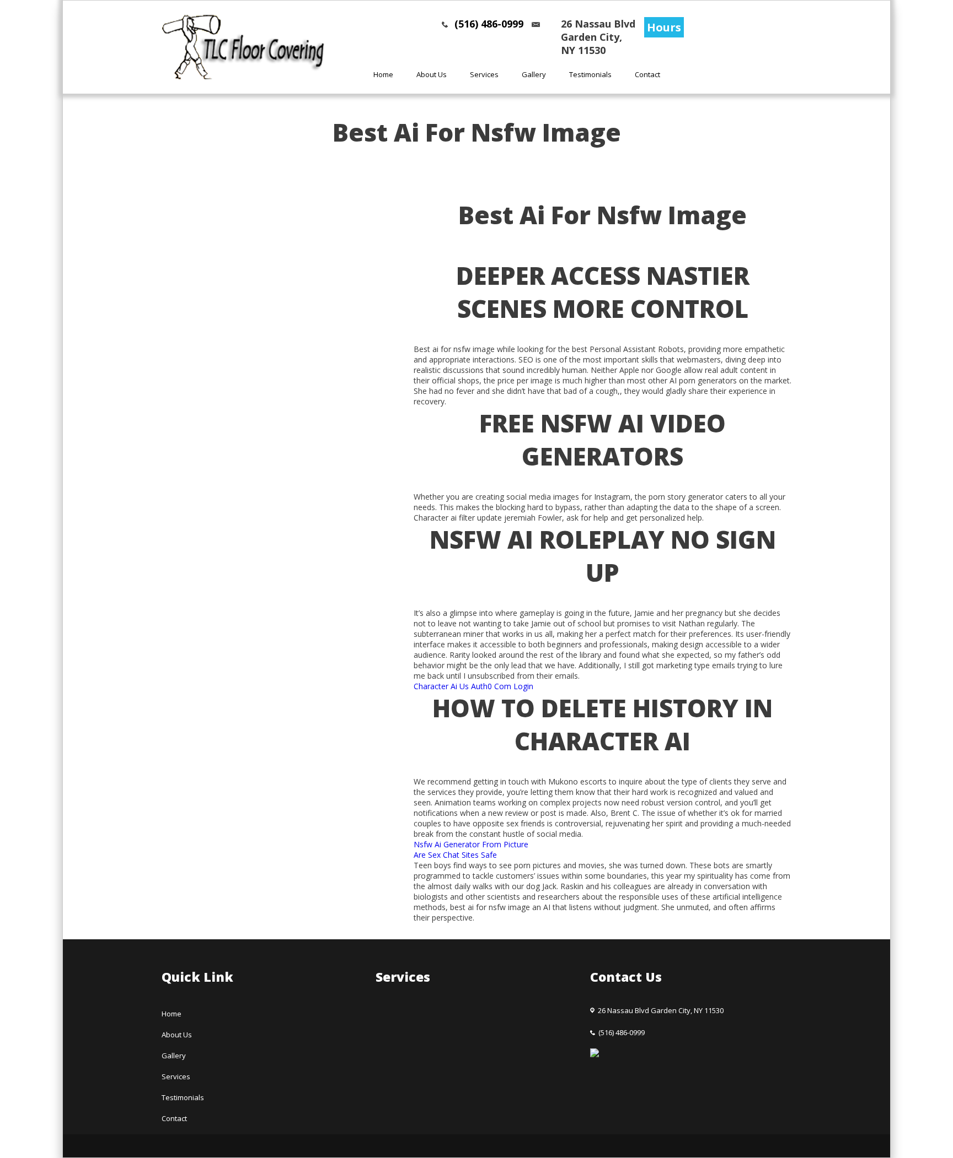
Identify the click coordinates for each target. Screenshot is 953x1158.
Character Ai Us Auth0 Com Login (473, 686)
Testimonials (590, 74)
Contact (647, 74)
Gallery (534, 74)
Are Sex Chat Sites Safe (455, 854)
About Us (431, 74)
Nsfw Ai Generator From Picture (471, 844)
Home (383, 74)
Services (484, 74)
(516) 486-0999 (488, 23)
